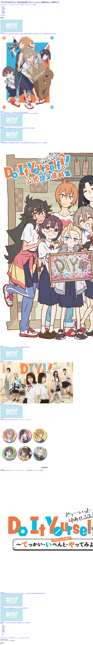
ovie (3, 11)
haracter (3, 10)
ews (3, 7)
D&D (3, 12)
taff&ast (4, 8)
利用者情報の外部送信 (4, 639)
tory (3, 628)
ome (3, 6)
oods (3, 13)
